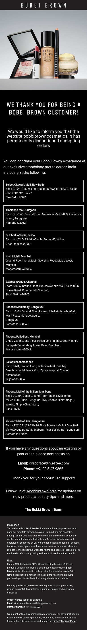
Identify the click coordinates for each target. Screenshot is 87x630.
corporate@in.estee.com (49, 463)
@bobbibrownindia (42, 491)
